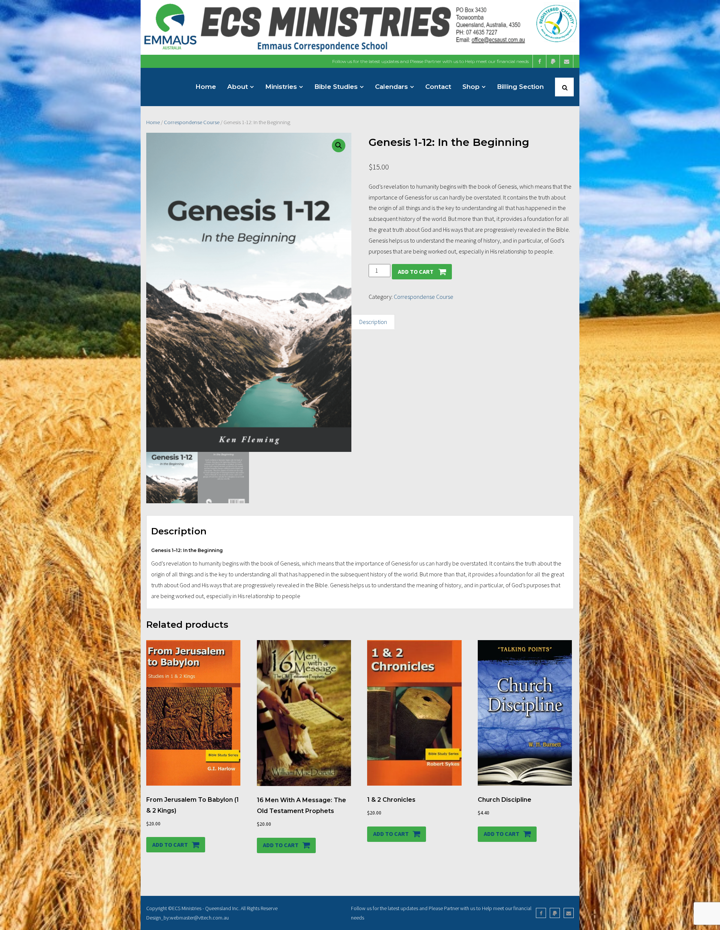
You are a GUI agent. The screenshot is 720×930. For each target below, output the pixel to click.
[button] (338, 145)
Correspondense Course (191, 122)
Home (153, 122)
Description (373, 322)
